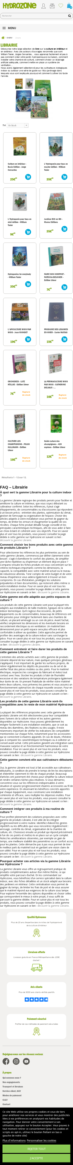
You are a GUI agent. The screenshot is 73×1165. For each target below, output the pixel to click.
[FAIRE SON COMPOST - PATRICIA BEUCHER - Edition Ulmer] (56, 256)
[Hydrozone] (20, 5)
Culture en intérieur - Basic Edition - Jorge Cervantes (17, 166)
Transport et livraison (13, 1086)
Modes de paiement (12, 1095)
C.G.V (5, 1099)
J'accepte (36, 1158)
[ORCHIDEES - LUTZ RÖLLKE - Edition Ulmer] (19, 363)
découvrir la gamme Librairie (15, 540)
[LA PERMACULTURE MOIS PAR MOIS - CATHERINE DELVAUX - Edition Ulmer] (56, 363)
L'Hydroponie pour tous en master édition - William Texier (56, 166)
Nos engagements (11, 1082)
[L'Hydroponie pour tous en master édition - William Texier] (56, 146)
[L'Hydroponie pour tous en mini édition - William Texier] (19, 201)
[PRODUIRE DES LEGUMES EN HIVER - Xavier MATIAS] (56, 311)
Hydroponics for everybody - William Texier (19, 275)
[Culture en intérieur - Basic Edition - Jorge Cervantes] (19, 146)
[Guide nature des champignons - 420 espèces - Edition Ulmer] (56, 423)
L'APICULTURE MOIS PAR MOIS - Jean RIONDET (19, 331)
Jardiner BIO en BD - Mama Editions (53, 220)
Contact (6, 1104)
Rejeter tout (37, 1149)
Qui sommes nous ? (12, 1077)
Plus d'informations (14, 1140)
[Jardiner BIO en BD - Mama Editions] (56, 201)
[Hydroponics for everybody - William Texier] (19, 256)
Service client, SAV (12, 1091)
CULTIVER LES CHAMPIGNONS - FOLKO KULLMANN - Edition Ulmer (19, 445)
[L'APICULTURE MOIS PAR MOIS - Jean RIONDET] (19, 311)
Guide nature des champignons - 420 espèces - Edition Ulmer (54, 444)
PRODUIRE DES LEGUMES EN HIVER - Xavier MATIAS (56, 331)
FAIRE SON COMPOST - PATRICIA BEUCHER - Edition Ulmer (54, 277)
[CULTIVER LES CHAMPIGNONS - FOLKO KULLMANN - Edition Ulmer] (19, 423)
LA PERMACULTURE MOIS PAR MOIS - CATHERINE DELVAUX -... (56, 384)
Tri (4, 125)
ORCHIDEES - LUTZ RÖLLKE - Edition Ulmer (18, 383)
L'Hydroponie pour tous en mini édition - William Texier (19, 222)
